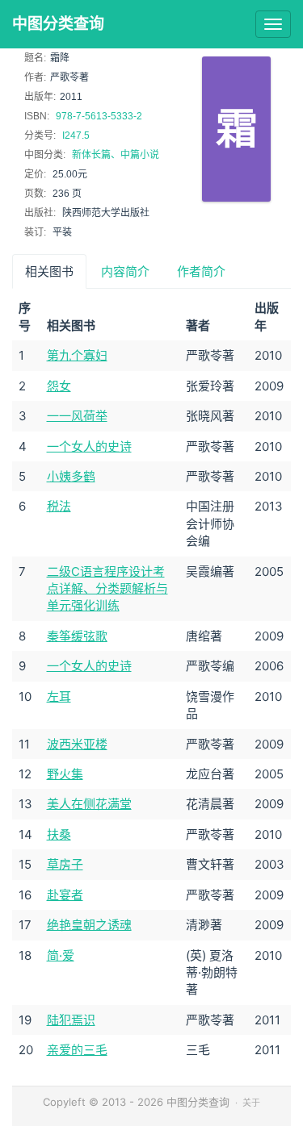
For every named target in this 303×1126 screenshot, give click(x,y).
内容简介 (125, 271)
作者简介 (201, 271)
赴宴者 (65, 895)
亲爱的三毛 (77, 1049)
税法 (59, 506)
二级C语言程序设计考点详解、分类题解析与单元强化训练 (107, 589)
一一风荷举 (77, 415)
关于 (251, 1102)
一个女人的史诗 (89, 446)
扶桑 (59, 834)
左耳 (59, 696)
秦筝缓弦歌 (77, 636)
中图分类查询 (58, 24)
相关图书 (49, 271)
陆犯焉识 (71, 1020)
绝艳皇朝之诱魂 (89, 924)
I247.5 (76, 135)
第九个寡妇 (77, 355)
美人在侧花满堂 (89, 803)
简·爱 (60, 955)
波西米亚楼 (77, 744)
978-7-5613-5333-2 (99, 116)
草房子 (65, 864)
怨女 (59, 386)
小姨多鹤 (71, 476)
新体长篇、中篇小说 (115, 155)
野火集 (65, 774)
